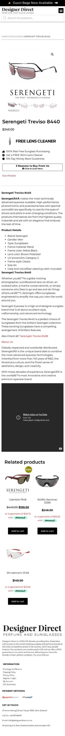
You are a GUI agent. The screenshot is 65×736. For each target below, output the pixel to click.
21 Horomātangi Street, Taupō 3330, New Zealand (24, 710)
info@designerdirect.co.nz (20, 720)
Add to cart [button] (17, 531)
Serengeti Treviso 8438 (34, 336)
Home (5, 36)
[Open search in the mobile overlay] (32, 18)
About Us (7, 341)
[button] (60, 10)
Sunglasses (16, 36)
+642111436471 (15, 715)
